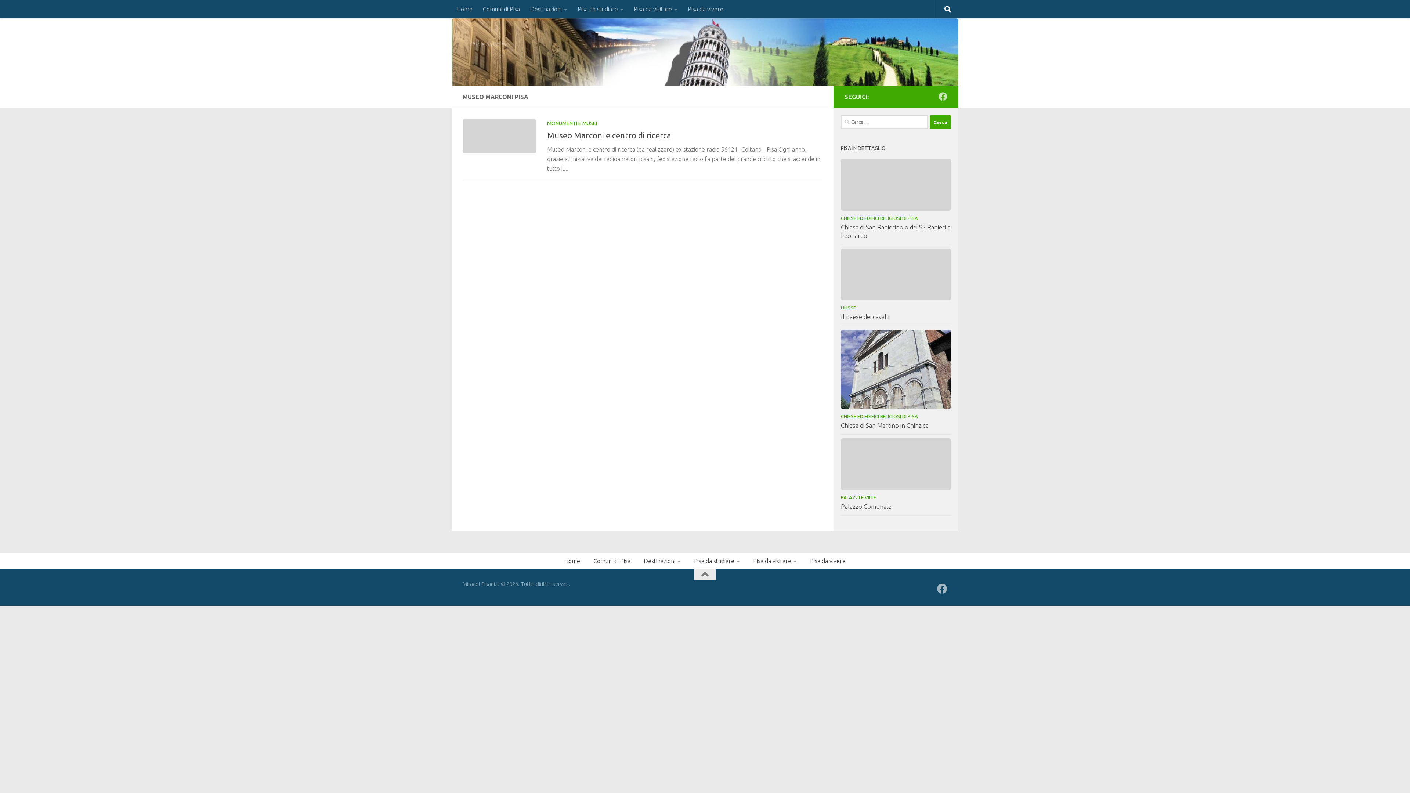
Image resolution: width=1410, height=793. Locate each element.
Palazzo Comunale (866, 506)
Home (465, 9)
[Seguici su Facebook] (943, 96)
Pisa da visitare (653, 9)
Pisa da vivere (705, 9)
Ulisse (848, 307)
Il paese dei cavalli (865, 316)
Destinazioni (546, 9)
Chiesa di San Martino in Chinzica (885, 425)
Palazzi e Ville (858, 497)
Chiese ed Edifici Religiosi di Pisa (879, 218)
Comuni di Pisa (501, 9)
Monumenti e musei (572, 123)
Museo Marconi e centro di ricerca (609, 135)
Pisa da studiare (598, 9)
